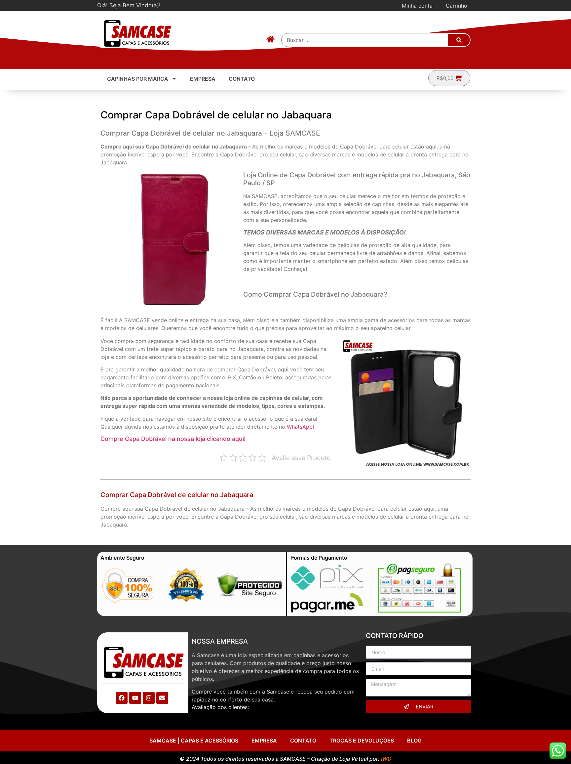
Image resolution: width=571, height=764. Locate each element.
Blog (414, 740)
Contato (242, 78)
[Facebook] (122, 698)
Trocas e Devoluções (361, 740)
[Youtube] (135, 698)
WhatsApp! (300, 426)
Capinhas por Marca (137, 78)
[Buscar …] (364, 40)
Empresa (202, 78)
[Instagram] (149, 698)
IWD (386, 758)
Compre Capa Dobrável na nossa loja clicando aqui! (173, 438)
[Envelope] (162, 698)
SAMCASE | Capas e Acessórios (193, 740)
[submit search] (459, 40)
